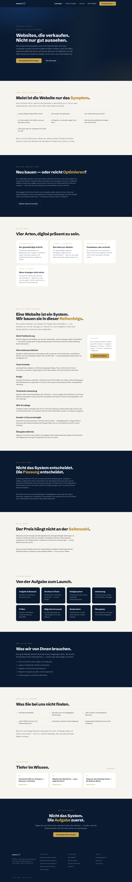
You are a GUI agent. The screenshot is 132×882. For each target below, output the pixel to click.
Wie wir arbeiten (71, 3)
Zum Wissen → (111, 768)
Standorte (71, 866)
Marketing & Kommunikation (48, 860)
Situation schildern (99, 356)
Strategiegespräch (101, 857)
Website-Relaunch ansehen (28, 204)
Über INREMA (92, 3)
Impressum (99, 860)
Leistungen (58, 3)
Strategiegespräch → (107, 3)
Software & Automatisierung (48, 863)
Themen (81, 3)
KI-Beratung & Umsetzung (47, 866)
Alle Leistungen (51, 60)
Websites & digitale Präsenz (48, 857)
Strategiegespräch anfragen (29, 60)
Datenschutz (99, 863)
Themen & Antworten (74, 863)
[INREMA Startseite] (21, 3)
